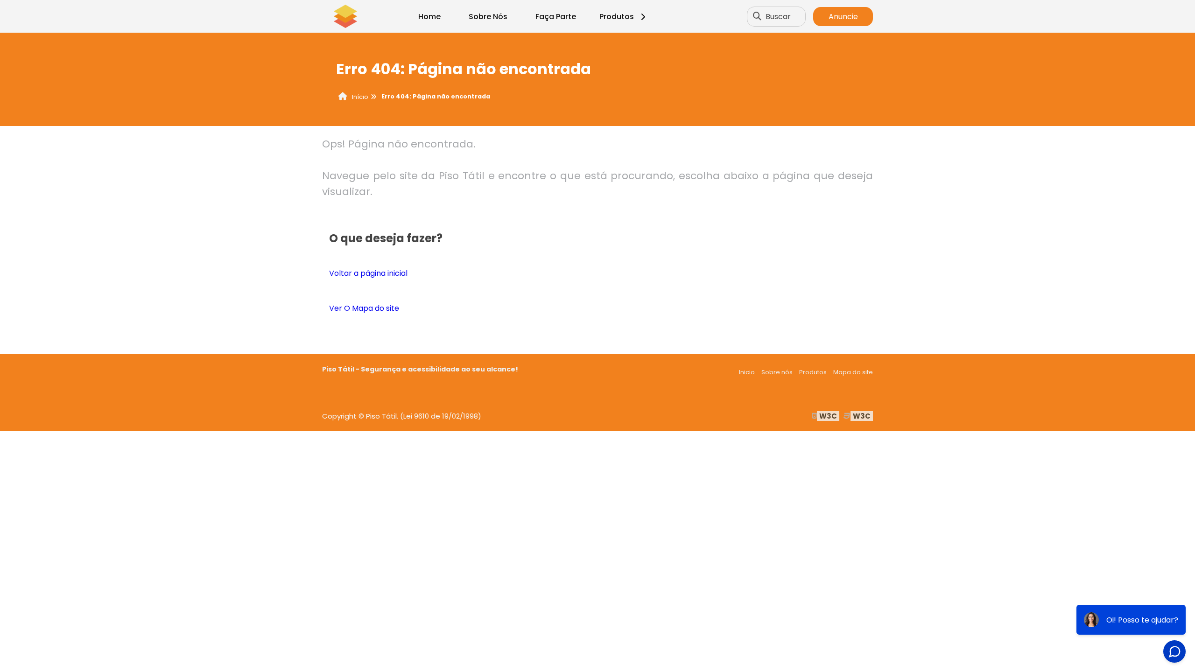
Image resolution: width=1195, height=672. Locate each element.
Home (429, 16)
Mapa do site (853, 372)
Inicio (747, 372)
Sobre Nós (488, 16)
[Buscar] (757, 16)
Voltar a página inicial (368, 273)
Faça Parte (555, 16)
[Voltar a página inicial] (345, 16)
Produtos (616, 16)
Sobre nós (777, 372)
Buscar (778, 16)
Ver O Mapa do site (364, 308)
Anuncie (843, 16)
